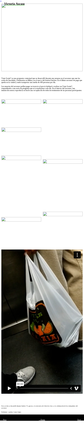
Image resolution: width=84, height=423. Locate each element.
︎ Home (42, 420)
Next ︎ (80, 420)
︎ (1, 1)
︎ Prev (3, 420)
